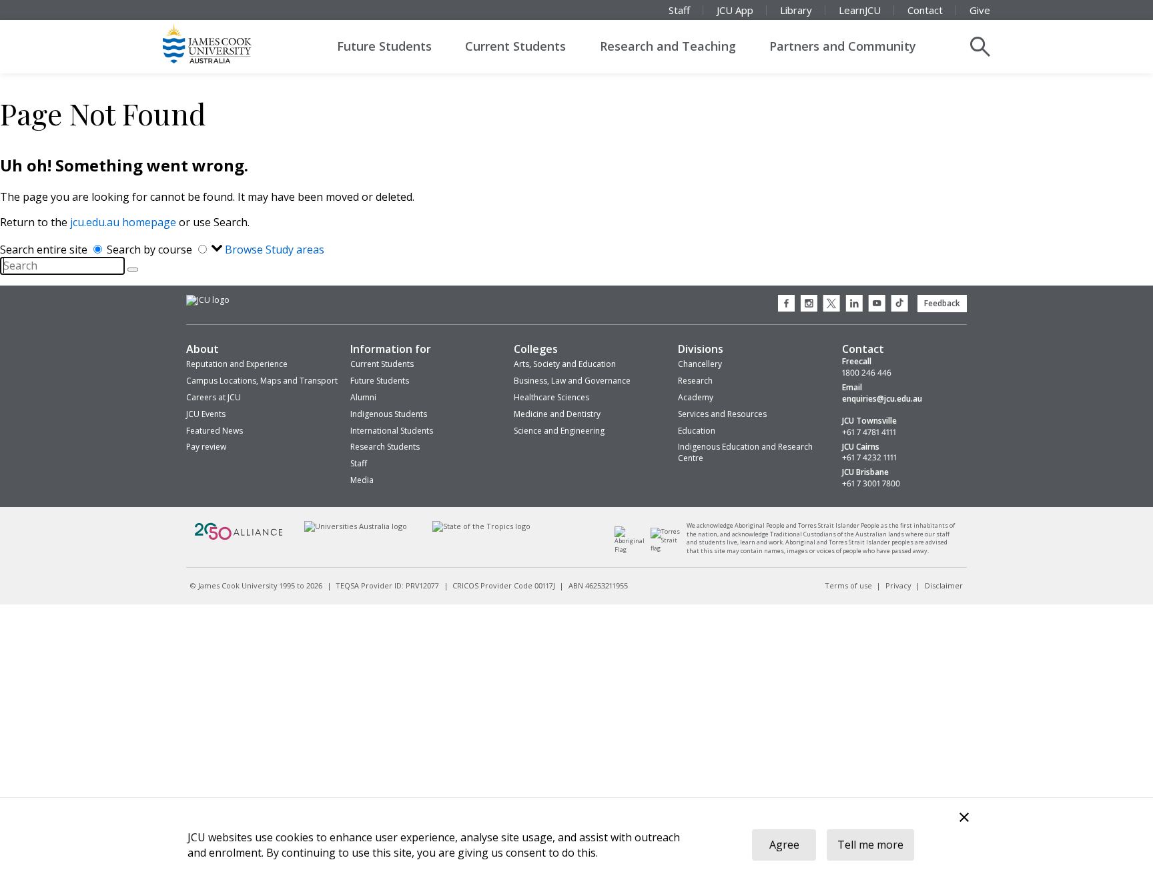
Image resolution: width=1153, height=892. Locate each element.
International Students (391, 430)
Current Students (515, 46)
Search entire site (45, 249)
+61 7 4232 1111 (869, 457)
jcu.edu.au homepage (123, 222)
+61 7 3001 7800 (871, 483)
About (202, 349)
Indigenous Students (388, 414)
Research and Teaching (668, 46)
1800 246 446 (866, 373)
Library (796, 10)
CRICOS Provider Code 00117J (503, 585)
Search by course (151, 249)
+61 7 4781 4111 (869, 432)
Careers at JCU (213, 397)
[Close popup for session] (964, 819)
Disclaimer (944, 585)
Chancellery (700, 364)
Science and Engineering (559, 430)
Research (695, 380)
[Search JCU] (980, 47)
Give (980, 10)
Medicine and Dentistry (557, 414)
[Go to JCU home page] (208, 300)
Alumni (363, 397)
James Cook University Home (223, 43)
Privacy (898, 585)
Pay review (206, 446)
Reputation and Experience (237, 364)
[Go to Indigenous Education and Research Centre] (633, 549)
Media (362, 480)
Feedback (942, 303)
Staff (679, 10)
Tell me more (870, 844)
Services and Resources (722, 414)
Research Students (385, 446)
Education (696, 430)
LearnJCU (860, 10)
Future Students (384, 46)
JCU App (735, 10)
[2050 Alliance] (239, 538)
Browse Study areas (274, 249)
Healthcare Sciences (551, 397)
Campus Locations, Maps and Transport (262, 380)
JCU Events (206, 414)
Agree (784, 844)
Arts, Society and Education (565, 364)
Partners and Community (842, 46)
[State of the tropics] (481, 526)
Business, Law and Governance (572, 380)
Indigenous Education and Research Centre (745, 452)
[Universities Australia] (355, 526)
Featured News (214, 430)
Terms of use (848, 585)
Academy (695, 397)
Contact (925, 10)
